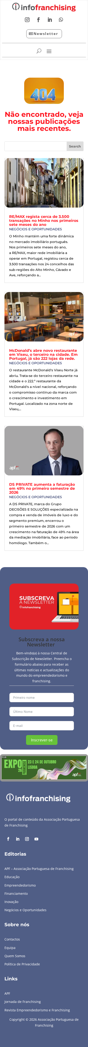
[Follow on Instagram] (27, 19)
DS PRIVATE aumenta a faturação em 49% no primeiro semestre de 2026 (42, 488)
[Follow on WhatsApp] (61, 19)
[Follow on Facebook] (38, 19)
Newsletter (46, 33)
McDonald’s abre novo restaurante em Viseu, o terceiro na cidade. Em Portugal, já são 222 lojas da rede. (43, 354)
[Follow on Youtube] (36, 839)
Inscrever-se (42, 740)
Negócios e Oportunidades (35, 229)
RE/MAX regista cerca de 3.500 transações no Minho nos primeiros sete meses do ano (43, 220)
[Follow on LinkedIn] (49, 19)
